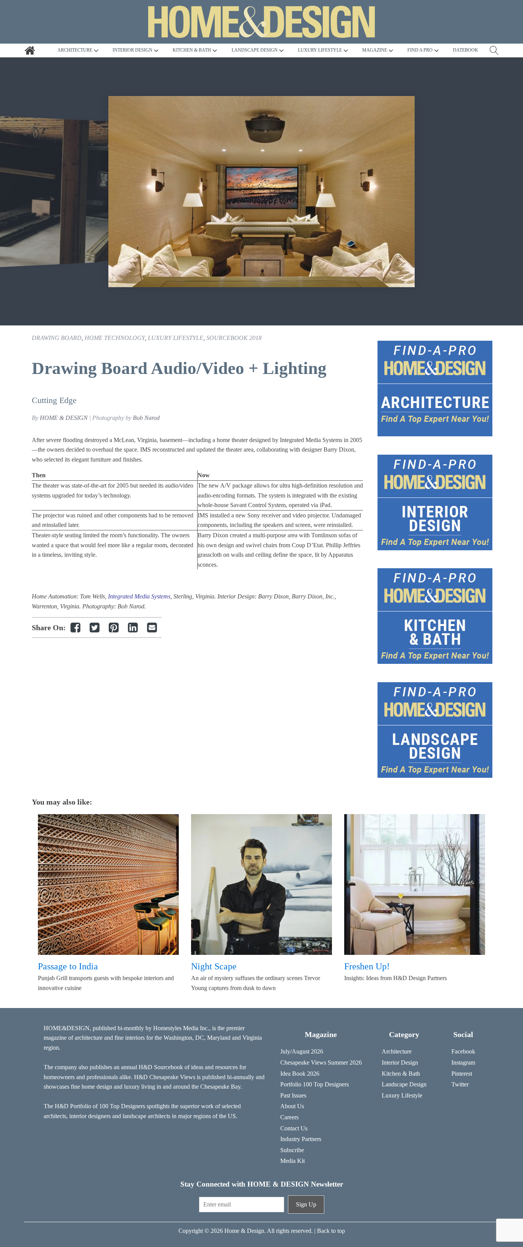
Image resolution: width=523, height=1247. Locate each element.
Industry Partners (300, 1139)
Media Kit (292, 1161)
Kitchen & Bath (401, 1073)
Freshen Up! (367, 966)
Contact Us (293, 1128)
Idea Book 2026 (299, 1073)
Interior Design (400, 1062)
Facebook (463, 1051)
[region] (261, 191)
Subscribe (292, 1150)
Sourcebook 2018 (234, 338)
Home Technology (115, 338)
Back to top (331, 1230)
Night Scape (214, 966)
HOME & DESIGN (64, 418)
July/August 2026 (301, 1051)
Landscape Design (404, 1084)
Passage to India (68, 966)
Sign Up (306, 1204)
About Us (292, 1106)
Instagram (463, 1062)
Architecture (397, 1051)
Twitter (460, 1084)
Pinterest (461, 1073)
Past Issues (293, 1095)
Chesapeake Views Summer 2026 (321, 1062)
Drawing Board (57, 338)
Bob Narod (146, 418)
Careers (289, 1117)
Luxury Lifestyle (175, 338)
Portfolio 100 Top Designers (314, 1084)
